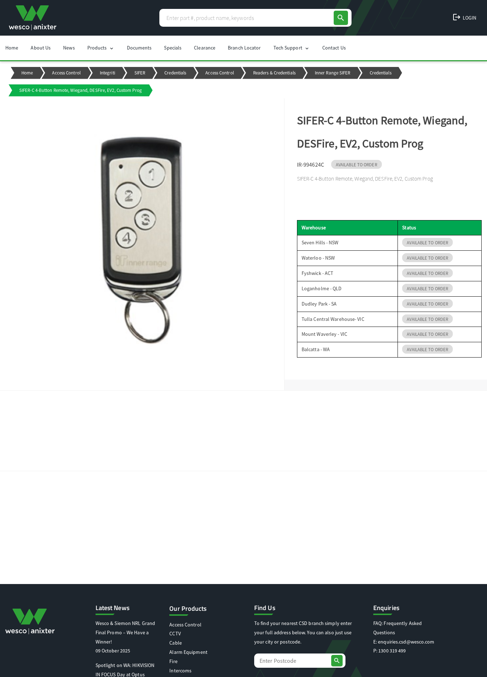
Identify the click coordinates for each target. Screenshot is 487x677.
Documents (139, 48)
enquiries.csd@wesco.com (406, 642)
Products (100, 48)
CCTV (174, 633)
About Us (41, 48)
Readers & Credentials (274, 73)
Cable (175, 643)
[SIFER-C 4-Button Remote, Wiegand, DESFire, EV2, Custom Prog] (142, 244)
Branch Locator (244, 48)
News (69, 48)
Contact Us (334, 48)
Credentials (175, 73)
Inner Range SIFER (332, 73)
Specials (172, 48)
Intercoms (180, 670)
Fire (173, 661)
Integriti (107, 73)
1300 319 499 (392, 650)
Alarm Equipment (188, 652)
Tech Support (291, 48)
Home (11, 48)
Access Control (66, 73)
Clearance (204, 48)
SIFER (139, 73)
